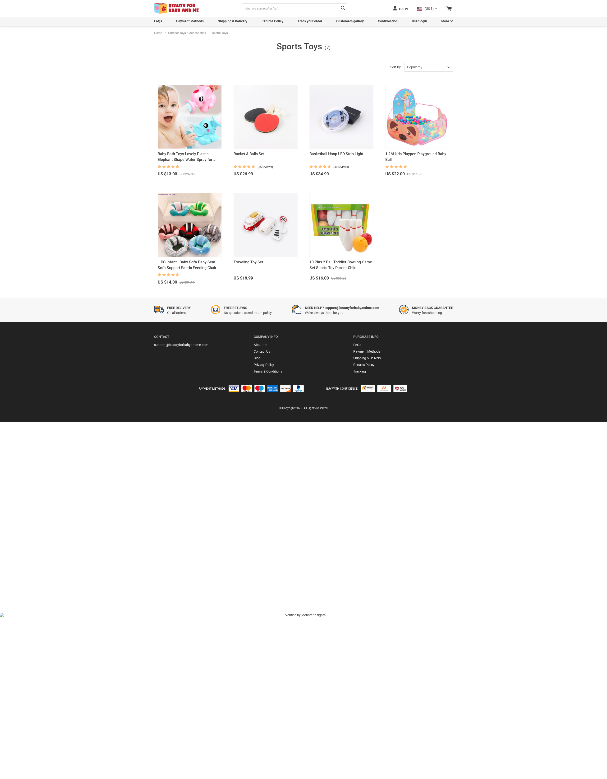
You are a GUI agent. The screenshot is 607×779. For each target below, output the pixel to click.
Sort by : (396, 67)
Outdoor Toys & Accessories (187, 33)
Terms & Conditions (268, 371)
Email (19, 523)
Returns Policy (272, 21)
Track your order (310, 21)
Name (19, 536)
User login (419, 21)
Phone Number (26, 562)
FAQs (158, 21)
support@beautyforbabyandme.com (181, 345)
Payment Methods (190, 21)
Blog (257, 358)
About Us (260, 345)
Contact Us (262, 351)
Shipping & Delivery (232, 21)
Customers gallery (350, 21)
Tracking (359, 371)
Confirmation (388, 21)
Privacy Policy (264, 365)
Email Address (25, 549)
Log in (403, 9)
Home (158, 33)
